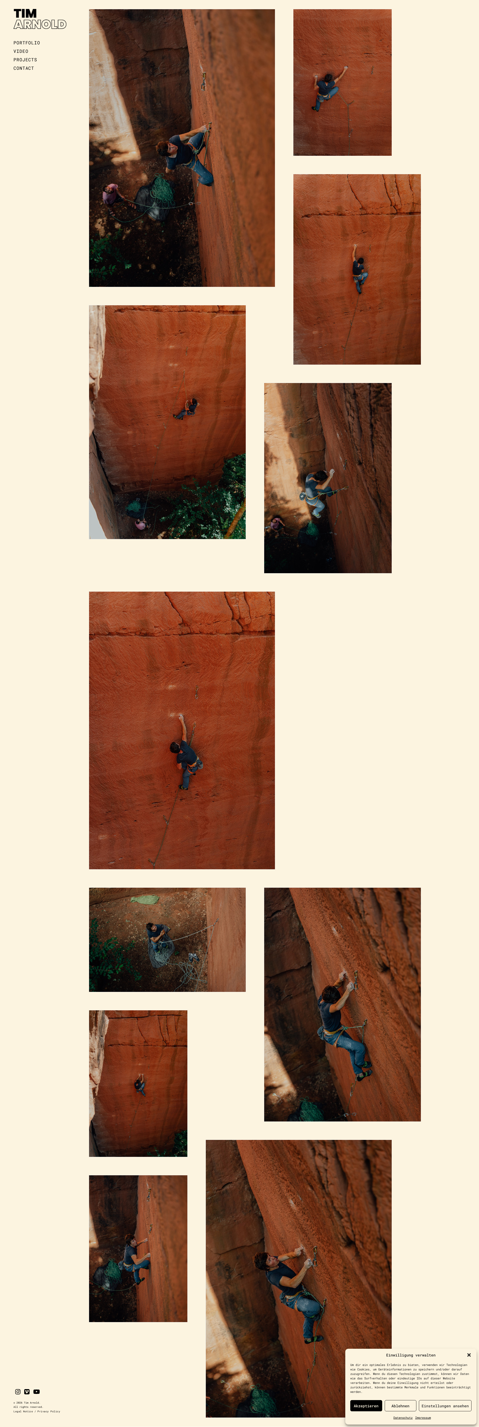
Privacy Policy (48, 1411)
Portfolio (26, 43)
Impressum (423, 1418)
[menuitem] (40, 42)
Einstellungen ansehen (445, 1405)
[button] (469, 1354)
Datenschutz (403, 1418)
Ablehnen (400, 1405)
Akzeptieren (366, 1405)
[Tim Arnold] (39, 19)
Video (20, 51)
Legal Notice (23, 1411)
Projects (25, 60)
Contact (23, 68)
